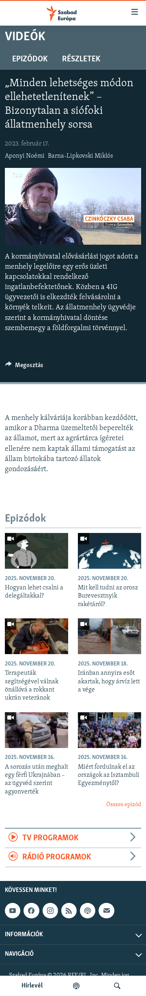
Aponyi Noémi (25, 156)
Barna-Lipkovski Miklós (80, 156)
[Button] (24, 367)
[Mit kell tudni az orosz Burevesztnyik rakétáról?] (109, 551)
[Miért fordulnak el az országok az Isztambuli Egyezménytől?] (109, 730)
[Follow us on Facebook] (31, 910)
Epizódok (29, 59)
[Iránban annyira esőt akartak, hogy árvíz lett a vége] (109, 636)
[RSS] (69, 910)
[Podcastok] (76, 986)
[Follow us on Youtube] (12, 910)
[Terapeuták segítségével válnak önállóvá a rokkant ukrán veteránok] (36, 636)
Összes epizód (123, 805)
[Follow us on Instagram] (50, 910)
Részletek (81, 59)
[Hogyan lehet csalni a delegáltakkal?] (36, 551)
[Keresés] (117, 986)
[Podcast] (87, 910)
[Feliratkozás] (106, 910)
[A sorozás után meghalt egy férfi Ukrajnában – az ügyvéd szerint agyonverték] (36, 730)
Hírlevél (32, 986)
